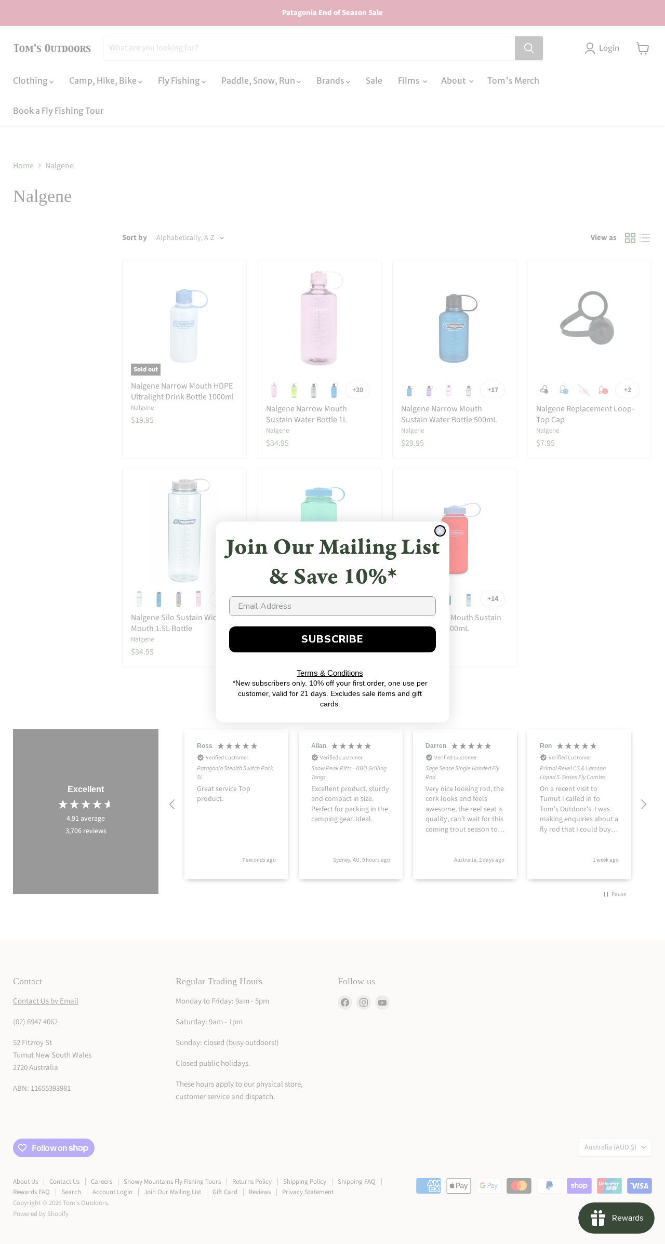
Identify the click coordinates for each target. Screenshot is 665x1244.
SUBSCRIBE (332, 639)
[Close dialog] (440, 531)
